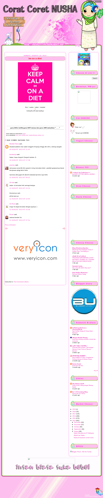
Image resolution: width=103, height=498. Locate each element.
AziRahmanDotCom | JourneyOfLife (79, 328)
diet (17, 135)
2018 (74, 411)
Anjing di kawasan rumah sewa (83, 437)
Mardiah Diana (14, 144)
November (77, 424)
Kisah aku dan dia (77, 365)
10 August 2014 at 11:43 (19, 149)
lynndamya (12, 154)
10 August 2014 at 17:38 (19, 160)
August (76, 431)
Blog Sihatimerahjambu (80, 248)
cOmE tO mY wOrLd (79, 256)
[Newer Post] (6, 229)
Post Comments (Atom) (21, 282)
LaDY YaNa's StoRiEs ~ (80, 346)
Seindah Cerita (77, 266)
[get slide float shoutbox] (91, 4)
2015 (74, 418)
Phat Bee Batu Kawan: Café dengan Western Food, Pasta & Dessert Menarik (82, 349)
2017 (74, 414)
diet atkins (22, 135)
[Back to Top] (99, 492)
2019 (74, 409)
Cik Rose (12, 204)
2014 (74, 420)
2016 (74, 416)
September (78, 429)
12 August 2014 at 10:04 (19, 199)
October (77, 427)
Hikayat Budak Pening (80, 337)
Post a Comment (10, 225)
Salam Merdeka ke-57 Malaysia (84, 433)
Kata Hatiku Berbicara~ (80, 272)
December (77, 422)
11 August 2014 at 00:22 (19, 177)
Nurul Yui (41, 135)
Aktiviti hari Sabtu (79, 435)
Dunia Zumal (76, 364)
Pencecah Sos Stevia (78, 393)
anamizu (12, 165)
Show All (96, 370)
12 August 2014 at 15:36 (19, 209)
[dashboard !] (97, 2)
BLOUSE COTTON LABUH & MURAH (83, 174)
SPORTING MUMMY (79, 356)
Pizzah (11, 214)
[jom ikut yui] (90, 2)
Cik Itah (11, 182)
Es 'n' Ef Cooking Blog (80, 392)
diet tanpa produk (31, 135)
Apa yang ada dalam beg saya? (81, 268)
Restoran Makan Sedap (79, 274)
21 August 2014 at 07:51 (19, 220)
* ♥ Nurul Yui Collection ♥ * (81, 172)
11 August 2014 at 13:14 (19, 188)
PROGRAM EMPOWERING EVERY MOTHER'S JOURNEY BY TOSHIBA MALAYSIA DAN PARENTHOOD (83, 259)
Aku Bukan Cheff (78, 383)
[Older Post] (63, 229)
